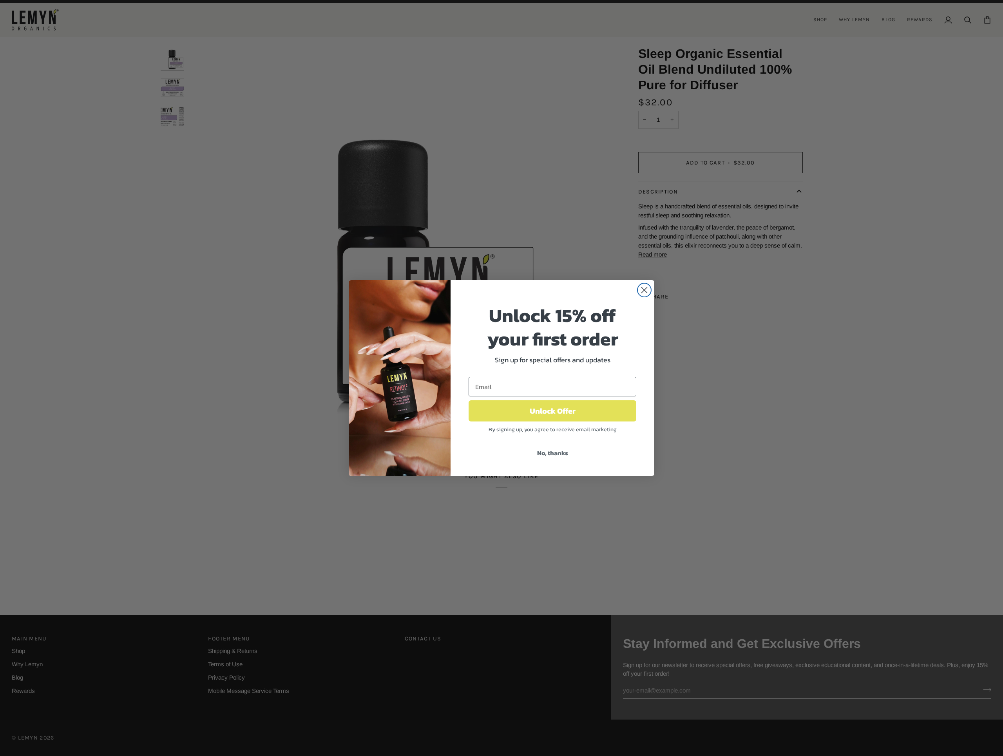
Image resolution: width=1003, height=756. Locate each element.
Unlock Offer (553, 411)
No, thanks (552, 453)
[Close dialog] (644, 290)
